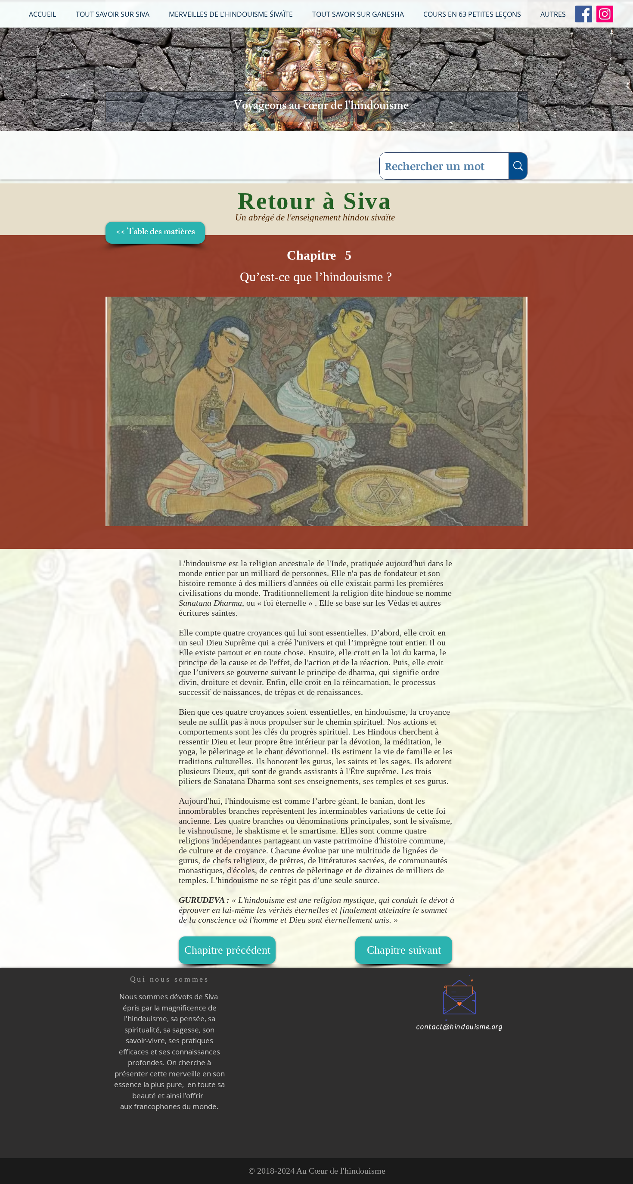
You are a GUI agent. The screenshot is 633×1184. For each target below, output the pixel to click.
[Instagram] (604, 14)
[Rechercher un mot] (518, 166)
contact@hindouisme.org (459, 1027)
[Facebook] (583, 14)
